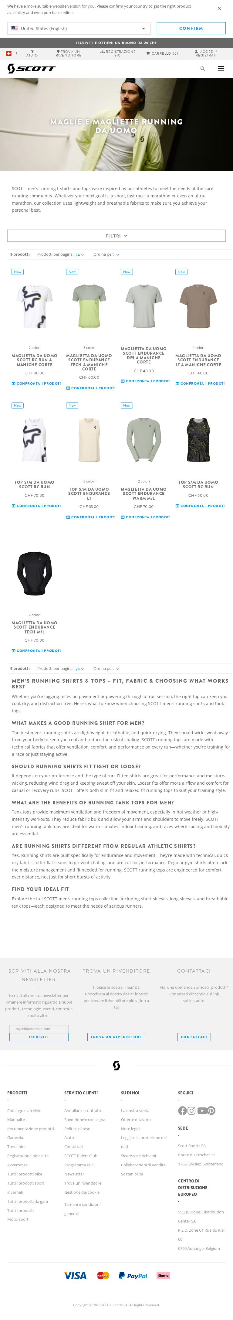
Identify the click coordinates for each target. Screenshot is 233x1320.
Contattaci (73, 1146)
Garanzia (15, 1137)
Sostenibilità (132, 1174)
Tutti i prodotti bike (24, 1174)
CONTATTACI (194, 1037)
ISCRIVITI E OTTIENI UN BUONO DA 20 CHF (116, 42)
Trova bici (16, 1146)
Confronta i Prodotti (39, 383)
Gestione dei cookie (82, 1192)
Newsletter (74, 1174)
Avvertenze (17, 1165)
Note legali (130, 1128)
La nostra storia (135, 1110)
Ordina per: (103, 254)
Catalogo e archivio (24, 1110)
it (16, 53)
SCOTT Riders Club (80, 1155)
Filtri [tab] (113, 236)
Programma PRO (79, 1165)
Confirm (191, 28)
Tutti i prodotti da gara (27, 1201)
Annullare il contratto (83, 1110)
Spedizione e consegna (84, 1119)
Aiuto (69, 1137)
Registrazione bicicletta (28, 1155)
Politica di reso (77, 1128)
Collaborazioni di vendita (143, 1165)
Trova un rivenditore (116, 1037)
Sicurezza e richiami (138, 1155)
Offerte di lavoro (136, 1119)
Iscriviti (39, 1037)
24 (78, 255)
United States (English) (43, 28)
